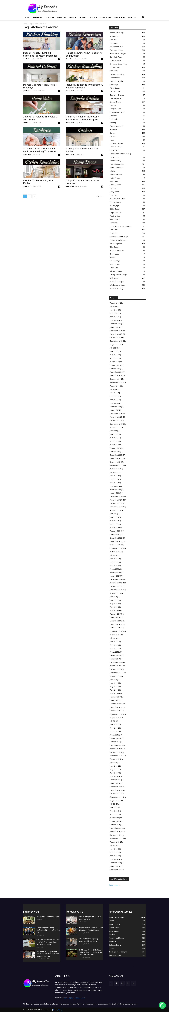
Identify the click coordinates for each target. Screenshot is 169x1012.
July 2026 (113, 306)
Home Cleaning (115, 147)
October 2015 (115, 752)
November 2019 (116, 583)
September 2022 (116, 465)
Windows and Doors (117, 285)
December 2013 (116, 828)
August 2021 (114, 510)
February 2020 (115, 572)
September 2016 (116, 714)
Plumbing (113, 223)
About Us (132, 17)
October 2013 (115, 835)
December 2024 (116, 372)
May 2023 (113, 438)
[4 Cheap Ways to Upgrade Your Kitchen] (84, 136)
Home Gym (114, 150)
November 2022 (116, 458)
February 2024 (115, 407)
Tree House (114, 254)
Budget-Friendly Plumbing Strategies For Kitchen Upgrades (40, 54)
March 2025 (114, 362)
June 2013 (113, 849)
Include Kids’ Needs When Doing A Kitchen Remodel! (84, 86)
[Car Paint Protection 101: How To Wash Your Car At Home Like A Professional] (29, 943)
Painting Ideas (115, 216)
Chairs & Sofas (115, 60)
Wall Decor (114, 278)
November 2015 (116, 749)
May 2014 (113, 811)
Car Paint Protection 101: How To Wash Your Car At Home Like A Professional (47, 942)
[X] (133, 983)
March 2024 (114, 403)
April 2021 (113, 524)
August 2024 (114, 386)
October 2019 (115, 586)
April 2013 (113, 856)
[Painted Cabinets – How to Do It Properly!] (41, 72)
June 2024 (113, 393)
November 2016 (116, 707)
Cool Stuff (113, 71)
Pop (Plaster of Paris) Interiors (121, 226)
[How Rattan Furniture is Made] (29, 920)
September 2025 (116, 341)
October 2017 (115, 669)
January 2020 (115, 576)
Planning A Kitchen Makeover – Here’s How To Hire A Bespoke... (83, 118)
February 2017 (115, 697)
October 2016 (115, 711)
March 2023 (114, 445)
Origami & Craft (116, 212)
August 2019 (114, 593)
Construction (115, 67)
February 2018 (115, 655)
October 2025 (115, 337)
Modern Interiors (116, 202)
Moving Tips (114, 205)
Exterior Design (115, 102)
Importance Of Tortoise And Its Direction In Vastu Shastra (91, 929)
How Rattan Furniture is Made (47, 917)
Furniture (61, 17)
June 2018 (113, 641)
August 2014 (114, 800)
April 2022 (113, 483)
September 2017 (116, 673)
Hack (112, 140)
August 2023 (114, 427)
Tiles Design (114, 247)
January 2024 (115, 410)
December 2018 (116, 621)
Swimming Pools (116, 243)
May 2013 (113, 852)
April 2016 (113, 731)
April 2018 (113, 648)
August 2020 (114, 552)
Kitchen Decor (115, 185)
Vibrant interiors (116, 271)
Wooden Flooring (116, 288)
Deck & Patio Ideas (117, 74)
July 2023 (113, 431)
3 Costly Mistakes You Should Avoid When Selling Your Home (39, 150)
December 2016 (116, 704)
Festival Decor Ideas (117, 112)
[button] (143, 17)
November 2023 (116, 417)
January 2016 (115, 742)
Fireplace (113, 116)
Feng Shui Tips (115, 109)
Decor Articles (115, 78)
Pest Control (114, 219)
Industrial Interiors (116, 167)
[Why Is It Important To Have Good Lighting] (71, 920)
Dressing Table (115, 98)
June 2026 (113, 310)
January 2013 (115, 866)
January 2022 (115, 493)
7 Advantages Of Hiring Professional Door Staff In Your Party (48, 930)
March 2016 (114, 735)
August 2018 (114, 635)
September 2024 (116, 382)
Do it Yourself (115, 91)
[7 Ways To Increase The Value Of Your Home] (41, 104)
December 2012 (116, 869)
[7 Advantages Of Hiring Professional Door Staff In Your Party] (29, 931)
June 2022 (113, 476)
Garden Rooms (114, 885)
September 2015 (116, 755)
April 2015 (113, 773)
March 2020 (114, 569)
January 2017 (115, 700)
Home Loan (114, 157)
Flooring (113, 123)
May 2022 (113, 479)
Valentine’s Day (115, 264)
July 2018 (113, 638)
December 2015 (116, 745)
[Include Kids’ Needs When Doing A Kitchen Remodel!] (84, 72)
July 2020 (113, 555)
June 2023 (113, 434)
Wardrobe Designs (117, 281)
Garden (72, 17)
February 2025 (115, 365)
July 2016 (113, 721)
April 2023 (113, 441)
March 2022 (114, 486)
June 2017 (113, 683)
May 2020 (113, 562)
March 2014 (114, 818)
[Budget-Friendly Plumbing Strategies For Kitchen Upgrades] (41, 41)
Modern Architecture (117, 199)
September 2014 (116, 797)
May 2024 (113, 396)
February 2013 (115, 863)
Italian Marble (115, 178)
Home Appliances (116, 143)
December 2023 (116, 413)
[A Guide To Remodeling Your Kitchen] (41, 168)
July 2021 (113, 514)
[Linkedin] (122, 983)
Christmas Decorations (118, 64)
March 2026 (114, 320)
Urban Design (115, 261)
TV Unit (112, 257)
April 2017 (113, 690)
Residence (114, 233)
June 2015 (113, 766)
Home (27, 17)
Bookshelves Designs (118, 53)
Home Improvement (117, 154)
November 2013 (116, 831)
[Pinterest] (128, 983)
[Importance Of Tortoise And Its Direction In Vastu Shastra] (71, 931)
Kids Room (114, 181)
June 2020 (113, 559)
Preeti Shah (70, 59)
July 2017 (113, 679)
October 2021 (115, 503)
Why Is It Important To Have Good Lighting (90, 918)
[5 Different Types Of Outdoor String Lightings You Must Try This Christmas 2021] (71, 953)
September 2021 (116, 507)
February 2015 (115, 780)
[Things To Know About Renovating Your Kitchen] (84, 41)
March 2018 (114, 652)
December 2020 (116, 538)
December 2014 (116, 787)
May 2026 (113, 313)
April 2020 (113, 565)
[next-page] (34, 196)
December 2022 (116, 455)
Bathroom (37, 17)
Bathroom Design (116, 46)
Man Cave (113, 195)
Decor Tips (114, 84)
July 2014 (113, 804)
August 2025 (114, 344)
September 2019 (116, 590)
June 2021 (113, 517)
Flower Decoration (117, 126)
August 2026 (114, 303)
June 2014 (113, 807)
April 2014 (113, 814)
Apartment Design (117, 33)
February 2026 (115, 324)
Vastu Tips (114, 268)
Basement (114, 43)
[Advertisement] (104, 8)
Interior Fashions (116, 174)
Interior (83, 17)
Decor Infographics (117, 81)
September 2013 (116, 838)
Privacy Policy (57, 1010)
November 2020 (116, 541)
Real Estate (114, 230)
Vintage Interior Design (118, 275)
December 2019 (116, 579)
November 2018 (116, 624)
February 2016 (115, 738)
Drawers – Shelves (117, 95)
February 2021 (115, 531)
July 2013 (113, 845)
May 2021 (113, 521)
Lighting (113, 188)
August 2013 (114, 842)
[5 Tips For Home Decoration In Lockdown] (84, 168)
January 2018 (115, 659)
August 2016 (114, 717)
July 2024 (113, 389)
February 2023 (115, 448)
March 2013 (114, 859)
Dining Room (115, 88)
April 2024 (113, 400)
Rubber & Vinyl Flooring (118, 240)
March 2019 (114, 610)
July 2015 (113, 762)
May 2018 (113, 645)
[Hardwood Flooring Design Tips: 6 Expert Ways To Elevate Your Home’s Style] (29, 954)
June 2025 (113, 351)
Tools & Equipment (117, 250)
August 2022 (114, 469)
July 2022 (113, 472)
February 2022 (115, 489)
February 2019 (115, 614)
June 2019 (113, 600)
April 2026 (113, 317)
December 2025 (116, 331)
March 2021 (114, 527)
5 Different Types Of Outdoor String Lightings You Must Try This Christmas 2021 (90, 952)
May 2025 (113, 355)
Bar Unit (113, 40)
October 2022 (115, 462)
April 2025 (113, 358)
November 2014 (116, 790)
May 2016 (113, 728)
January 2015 (115, 783)
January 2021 (115, 534)
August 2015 (114, 759)
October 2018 (115, 628)
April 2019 (113, 607)
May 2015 (113, 769)
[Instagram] (116, 983)
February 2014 (115, 821)
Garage (112, 133)
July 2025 (113, 348)
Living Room (105, 17)
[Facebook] (111, 983)
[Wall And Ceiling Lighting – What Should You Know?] (71, 942)
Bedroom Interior (116, 50)
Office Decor (115, 209)
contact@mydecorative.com (74, 998)
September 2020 (116, 548)
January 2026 (115, 327)
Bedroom (50, 17)
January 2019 (115, 617)
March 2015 (114, 776)
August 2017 (114, 676)
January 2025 (115, 369)
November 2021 (116, 500)
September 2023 (116, 424)
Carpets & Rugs (116, 57)
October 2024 (115, 379)
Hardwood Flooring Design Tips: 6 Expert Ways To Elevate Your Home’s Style (48, 953)
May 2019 (113, 603)
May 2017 (113, 686)
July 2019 (113, 597)
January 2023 (115, 451)
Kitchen (93, 17)
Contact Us (119, 17)
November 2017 (116, 666)
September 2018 (116, 631)
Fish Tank (113, 119)
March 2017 (114, 693)
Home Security (115, 161)
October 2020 (115, 545)
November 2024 (116, 375)
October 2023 (115, 420)
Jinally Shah (27, 59)
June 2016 (113, 724)
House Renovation (117, 164)
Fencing (113, 105)
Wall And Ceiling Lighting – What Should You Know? (89, 940)
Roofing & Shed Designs (119, 237)
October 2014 (115, 793)
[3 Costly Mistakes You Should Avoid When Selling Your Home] (41, 136)
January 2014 (115, 825)
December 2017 (116, 662)
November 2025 (116, 334)
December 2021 (116, 496)
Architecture (114, 36)
